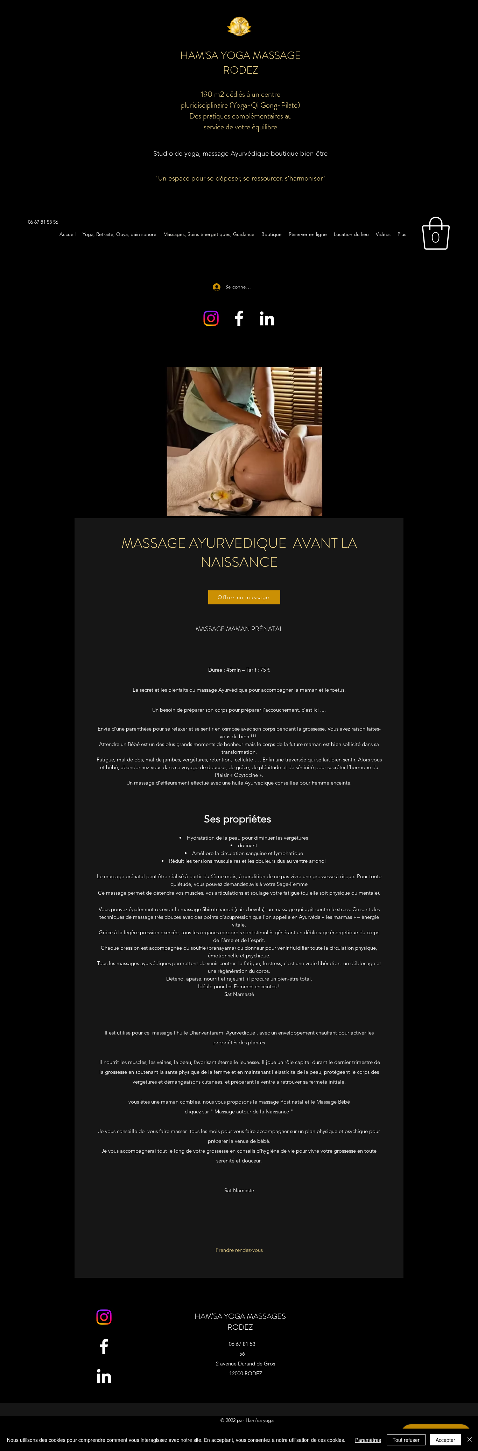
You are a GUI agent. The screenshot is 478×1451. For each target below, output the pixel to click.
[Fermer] (469, 1439)
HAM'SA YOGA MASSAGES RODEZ (240, 1322)
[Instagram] (211, 318)
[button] (436, 233)
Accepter (445, 1439)
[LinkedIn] (267, 318)
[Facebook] (239, 318)
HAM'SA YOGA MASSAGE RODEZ (240, 62)
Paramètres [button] (368, 1439)
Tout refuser (406, 1439)
